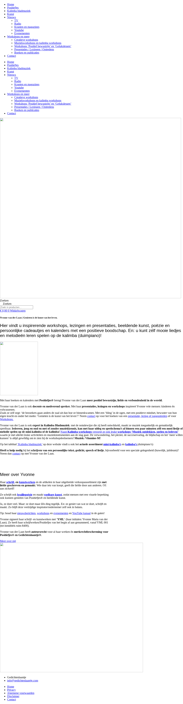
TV (16, 20)
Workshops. (6, 419)
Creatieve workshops (26, 39)
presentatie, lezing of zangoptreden (147, 416)
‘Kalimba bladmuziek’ (29, 444)
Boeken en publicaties (26, 52)
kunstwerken (27, 482)
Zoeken (4, 300)
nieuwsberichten (26, 513)
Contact (11, 55)
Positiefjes (13, 7)
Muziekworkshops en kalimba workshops (37, 42)
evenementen (60, 513)
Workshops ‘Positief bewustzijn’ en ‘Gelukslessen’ (42, 46)
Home (10, 4)
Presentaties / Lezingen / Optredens (34, 49)
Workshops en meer (18, 36)
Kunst (10, 14)
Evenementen (22, 33)
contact (91, 416)
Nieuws (11, 17)
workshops (43, 513)
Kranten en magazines (26, 26)
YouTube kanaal (81, 513)
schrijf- (10, 482)
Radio (17, 23)
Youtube (19, 30)
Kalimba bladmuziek (19, 10)
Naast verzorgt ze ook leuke (119, 431)
